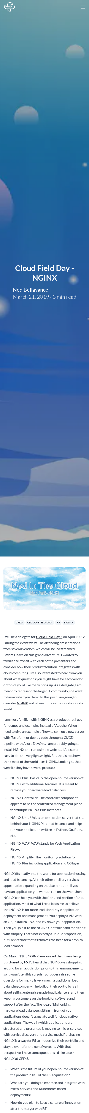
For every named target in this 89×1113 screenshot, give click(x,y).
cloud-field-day (39, 622)
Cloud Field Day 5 (49, 637)
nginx (68, 622)
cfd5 (19, 622)
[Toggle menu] (83, 7)
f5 (58, 622)
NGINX (22, 703)
